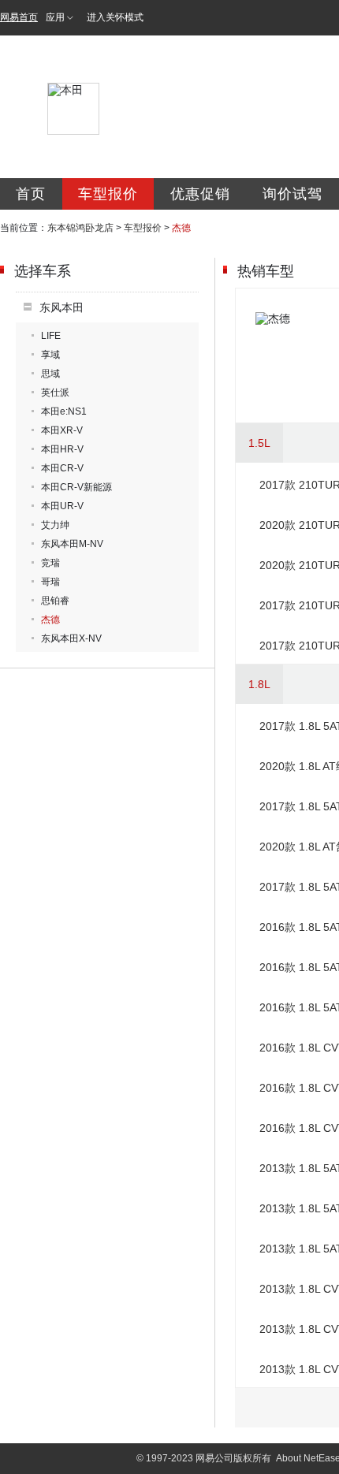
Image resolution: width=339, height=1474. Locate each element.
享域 (50, 354)
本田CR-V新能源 (76, 487)
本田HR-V (62, 449)
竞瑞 (50, 562)
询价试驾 (292, 194)
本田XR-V (62, 430)
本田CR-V (62, 468)
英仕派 (55, 392)
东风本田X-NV (71, 638)
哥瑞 (50, 581)
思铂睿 (55, 600)
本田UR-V (62, 506)
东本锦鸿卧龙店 (80, 227)
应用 (55, 17)
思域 (50, 373)
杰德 (50, 619)
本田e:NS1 (64, 411)
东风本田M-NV (72, 543)
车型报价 (108, 194)
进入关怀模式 (115, 17)
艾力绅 (55, 524)
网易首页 (19, 17)
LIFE (51, 335)
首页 (31, 194)
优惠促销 (200, 194)
